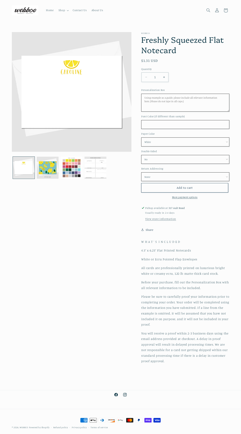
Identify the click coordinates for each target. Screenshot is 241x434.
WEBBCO (24, 427)
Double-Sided (149, 151)
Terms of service (99, 427)
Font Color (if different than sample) (163, 116)
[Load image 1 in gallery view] (24, 168)
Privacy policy (79, 427)
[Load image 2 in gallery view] (48, 168)
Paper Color (148, 133)
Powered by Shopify (39, 427)
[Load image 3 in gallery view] (72, 168)
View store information (160, 218)
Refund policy (60, 427)
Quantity (146, 69)
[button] (63, 10)
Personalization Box (153, 89)
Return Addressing (152, 168)
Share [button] (149, 229)
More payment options (185, 197)
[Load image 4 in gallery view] (96, 168)
